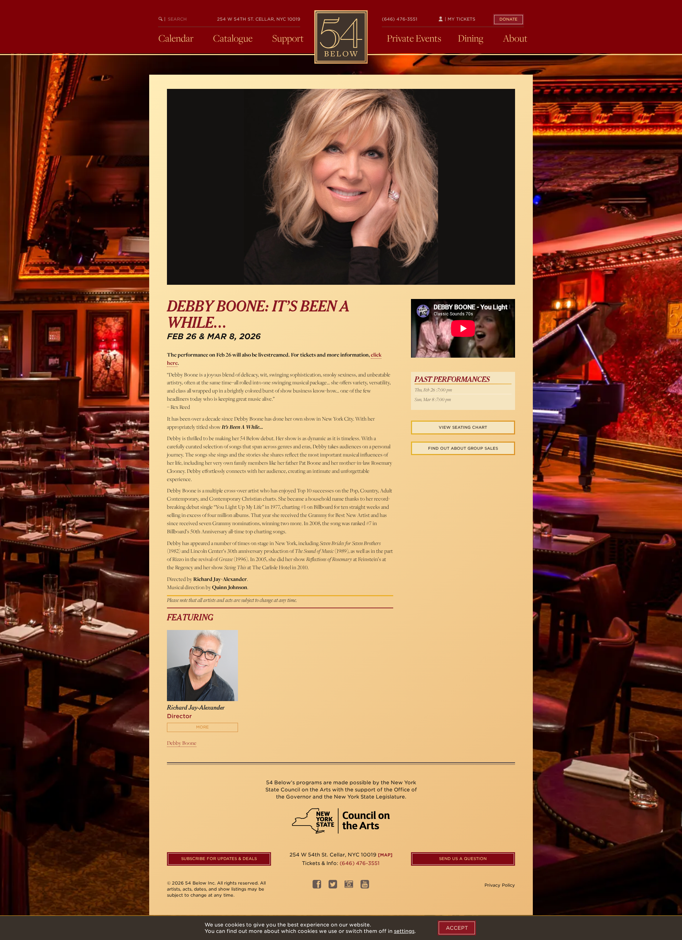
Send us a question (463, 858)
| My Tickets (459, 19)
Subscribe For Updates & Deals (219, 858)
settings (404, 931)
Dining (470, 38)
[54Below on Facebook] (317, 886)
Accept (457, 928)
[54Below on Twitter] (333, 886)
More (202, 727)
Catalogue (233, 38)
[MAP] (385, 855)
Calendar (176, 38)
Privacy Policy (500, 885)
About (515, 38)
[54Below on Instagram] (349, 886)
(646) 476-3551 (399, 19)
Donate (508, 19)
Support (288, 38)
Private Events (414, 38)
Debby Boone (181, 743)
